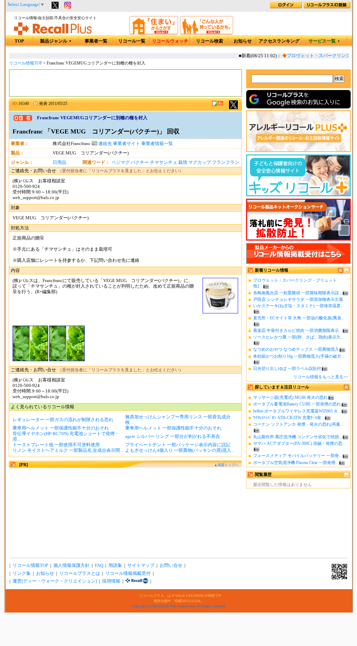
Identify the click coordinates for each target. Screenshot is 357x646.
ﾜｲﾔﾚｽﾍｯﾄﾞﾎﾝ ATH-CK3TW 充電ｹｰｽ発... (288, 418)
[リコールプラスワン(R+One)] (136, 581)
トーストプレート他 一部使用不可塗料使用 (56, 444)
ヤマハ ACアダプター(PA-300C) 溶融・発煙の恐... (299, 443)
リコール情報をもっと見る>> (320, 377)
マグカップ (199, 162)
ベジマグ (121, 162)
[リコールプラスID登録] (327, 7)
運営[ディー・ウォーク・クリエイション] (55, 581)
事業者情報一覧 (157, 143)
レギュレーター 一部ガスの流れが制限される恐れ (63, 419)
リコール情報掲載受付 (128, 573)
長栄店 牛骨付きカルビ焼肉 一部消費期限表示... (297, 330)
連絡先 (104, 143)
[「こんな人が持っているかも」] (206, 33)
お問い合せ (171, 565)
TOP (19, 41)
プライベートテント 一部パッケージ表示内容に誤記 (177, 444)
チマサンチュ (163, 162)
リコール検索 (209, 41)
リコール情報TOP (25, 63)
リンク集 (22, 573)
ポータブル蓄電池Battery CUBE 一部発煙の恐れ (297, 404)
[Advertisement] (125, 83)
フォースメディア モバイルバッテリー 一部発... (297, 456)
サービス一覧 (324, 41)
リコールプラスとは (79, 573)
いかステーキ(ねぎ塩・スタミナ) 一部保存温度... (298, 306)
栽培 (182, 162)
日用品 (59, 162)
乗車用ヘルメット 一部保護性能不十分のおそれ (61, 428)
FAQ (99, 565)
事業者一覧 (96, 41)
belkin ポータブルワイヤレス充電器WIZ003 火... (297, 411)
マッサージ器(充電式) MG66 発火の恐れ (290, 397)
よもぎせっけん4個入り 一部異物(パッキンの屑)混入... (179, 450)
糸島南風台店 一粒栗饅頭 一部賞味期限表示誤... (297, 293)
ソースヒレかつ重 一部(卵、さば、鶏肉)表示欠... (298, 337)
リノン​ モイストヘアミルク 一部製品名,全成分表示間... (68, 450)
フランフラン (225, 162)
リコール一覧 (131, 41)
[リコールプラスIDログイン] (286, 7)
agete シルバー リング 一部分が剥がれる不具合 (172, 436)
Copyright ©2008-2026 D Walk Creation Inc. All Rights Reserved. (179, 606)
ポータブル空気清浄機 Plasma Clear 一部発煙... (296, 463)
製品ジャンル (56, 41)
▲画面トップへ (226, 465)
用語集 (115, 565)
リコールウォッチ (170, 41)
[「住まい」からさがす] (153, 33)
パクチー (140, 162)
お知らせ (243, 41)
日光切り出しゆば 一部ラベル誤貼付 (287, 368)
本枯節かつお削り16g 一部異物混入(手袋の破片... (298, 356)
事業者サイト (126, 143)
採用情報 (111, 581)
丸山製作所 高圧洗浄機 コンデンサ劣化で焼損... (297, 437)
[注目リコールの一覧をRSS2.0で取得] (346, 388)
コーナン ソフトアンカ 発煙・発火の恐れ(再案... (298, 424)
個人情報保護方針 (71, 565)
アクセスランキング (279, 41)
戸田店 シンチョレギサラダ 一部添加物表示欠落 (298, 299)
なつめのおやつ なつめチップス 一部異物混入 (296, 349)
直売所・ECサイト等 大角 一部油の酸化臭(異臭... (298, 318)
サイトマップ (140, 565)
